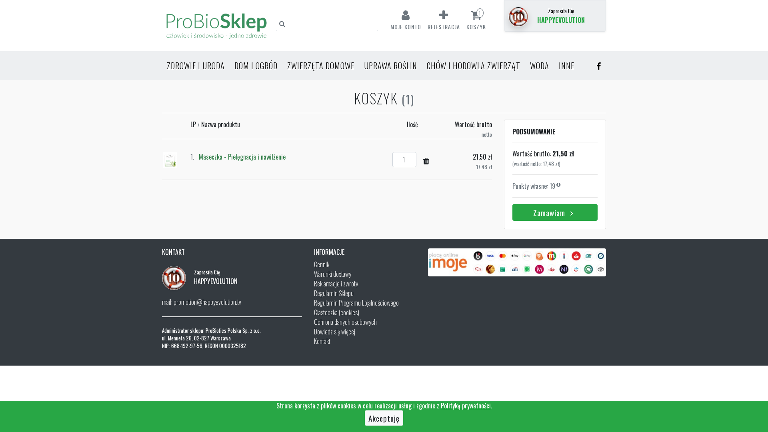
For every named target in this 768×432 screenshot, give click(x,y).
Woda (539, 66)
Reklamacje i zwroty (336, 283)
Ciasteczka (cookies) (336, 312)
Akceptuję (384, 418)
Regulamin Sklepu (334, 293)
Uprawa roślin (390, 66)
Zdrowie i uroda (196, 66)
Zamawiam (550, 212)
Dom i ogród (256, 66)
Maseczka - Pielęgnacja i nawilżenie (242, 157)
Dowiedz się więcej (334, 331)
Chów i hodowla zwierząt (473, 66)
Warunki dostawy (332, 274)
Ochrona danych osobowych (345, 322)
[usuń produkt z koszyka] (426, 160)
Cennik (321, 264)
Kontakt (322, 341)
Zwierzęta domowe (320, 66)
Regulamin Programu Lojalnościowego (356, 303)
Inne (566, 66)
